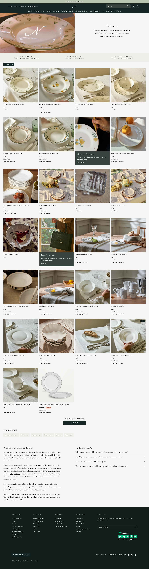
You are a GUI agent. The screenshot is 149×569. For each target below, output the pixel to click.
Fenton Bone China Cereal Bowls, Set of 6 (86, 306)
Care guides (37, 524)
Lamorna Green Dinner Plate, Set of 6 (13, 104)
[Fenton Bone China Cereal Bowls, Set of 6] (92, 287)
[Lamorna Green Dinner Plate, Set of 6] (20, 85)
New (103, 11)
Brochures (58, 518)
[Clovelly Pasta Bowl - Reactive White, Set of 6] (20, 287)
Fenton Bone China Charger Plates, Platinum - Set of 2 (54, 405)
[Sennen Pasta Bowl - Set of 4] (56, 336)
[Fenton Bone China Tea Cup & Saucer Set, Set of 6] (20, 385)
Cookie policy (112, 554)
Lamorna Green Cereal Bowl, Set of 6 (121, 104)
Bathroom (64, 11)
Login (78, 526)
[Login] (133, 6)
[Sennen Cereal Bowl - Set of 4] (20, 235)
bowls (42, 471)
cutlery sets (13, 477)
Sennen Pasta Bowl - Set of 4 (47, 355)
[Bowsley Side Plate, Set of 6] (128, 235)
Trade (35, 529)
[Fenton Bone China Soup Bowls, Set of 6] (128, 336)
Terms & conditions (101, 554)
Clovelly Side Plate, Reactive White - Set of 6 (123, 154)
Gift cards (36, 526)
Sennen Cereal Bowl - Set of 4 (11, 254)
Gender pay (15, 534)
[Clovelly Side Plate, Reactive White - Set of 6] (128, 134)
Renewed (109, 11)
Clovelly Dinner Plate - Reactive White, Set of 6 (16, 205)
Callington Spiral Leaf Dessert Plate (12, 154)
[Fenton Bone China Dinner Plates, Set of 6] (20, 336)
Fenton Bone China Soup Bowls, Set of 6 (122, 355)
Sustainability (16, 529)
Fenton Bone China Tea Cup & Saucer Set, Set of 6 (17, 405)
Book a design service (83, 524)
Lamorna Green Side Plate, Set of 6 (84, 104)
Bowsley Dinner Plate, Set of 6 (83, 254)
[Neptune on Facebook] (128, 555)
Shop (10, 6)
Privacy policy (122, 554)
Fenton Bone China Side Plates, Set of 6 (86, 355)
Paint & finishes (95, 11)
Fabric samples (59, 521)
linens (12, 497)
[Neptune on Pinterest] (132, 555)
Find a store (79, 521)
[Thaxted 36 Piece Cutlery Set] (92, 186)
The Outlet (36, 531)
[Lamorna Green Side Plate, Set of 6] (92, 85)
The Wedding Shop (61, 526)
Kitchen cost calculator (83, 529)
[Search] (128, 6)
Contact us (79, 518)
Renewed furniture (17, 531)
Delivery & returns (38, 518)
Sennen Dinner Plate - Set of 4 (47, 205)
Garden (37, 11)
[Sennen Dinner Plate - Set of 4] (56, 186)
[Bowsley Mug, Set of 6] (128, 287)
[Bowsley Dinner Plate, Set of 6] (92, 235)
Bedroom (56, 11)
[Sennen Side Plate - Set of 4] (128, 186)
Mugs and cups (15, 474)
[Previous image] (5, 85)
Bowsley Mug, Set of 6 (117, 306)
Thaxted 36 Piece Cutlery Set (83, 205)
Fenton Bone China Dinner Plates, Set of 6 (14, 355)
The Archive (117, 11)
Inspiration (23, 6)
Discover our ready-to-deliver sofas (74, 1)
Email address (103, 525)
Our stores (15, 524)
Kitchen (30, 11)
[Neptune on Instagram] (135, 555)
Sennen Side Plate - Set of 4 (118, 205)
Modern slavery (16, 537)
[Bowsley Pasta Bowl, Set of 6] (56, 287)
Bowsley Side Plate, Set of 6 (118, 254)
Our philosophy (16, 518)
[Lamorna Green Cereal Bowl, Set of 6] (128, 85)
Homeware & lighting (81, 11)
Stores (16, 6)
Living (49, 11)
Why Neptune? (32, 6)
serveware (20, 497)
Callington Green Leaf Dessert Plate (48, 154)
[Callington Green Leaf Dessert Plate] (56, 134)
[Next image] (35, 85)
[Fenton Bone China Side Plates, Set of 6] (92, 336)
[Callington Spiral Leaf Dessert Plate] (20, 134)
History (14, 521)
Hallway (71, 11)
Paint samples (59, 524)
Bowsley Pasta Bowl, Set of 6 (47, 306)
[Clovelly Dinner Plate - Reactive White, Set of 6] (20, 186)
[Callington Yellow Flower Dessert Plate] (56, 85)
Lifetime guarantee (17, 526)
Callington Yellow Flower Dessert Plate (49, 104)
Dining (43, 11)
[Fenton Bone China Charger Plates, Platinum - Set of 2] (56, 385)
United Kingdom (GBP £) (20, 554)
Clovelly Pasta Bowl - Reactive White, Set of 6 (15, 306)
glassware (6, 497)
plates (35, 471)
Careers (78, 531)
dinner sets (46, 468)
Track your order (38, 521)
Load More (74, 422)
